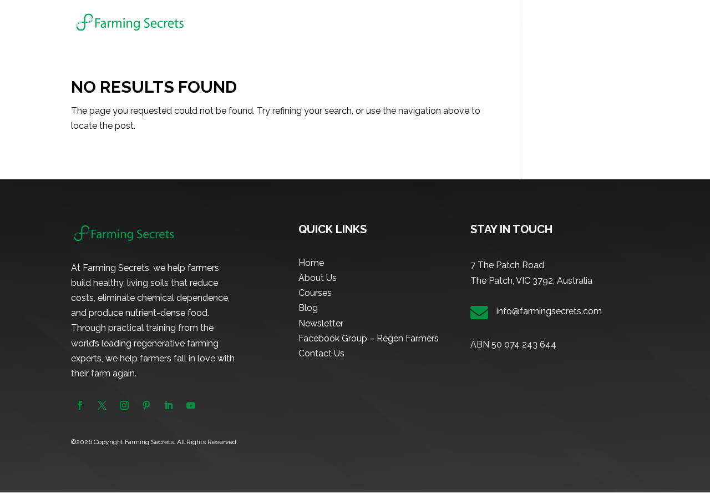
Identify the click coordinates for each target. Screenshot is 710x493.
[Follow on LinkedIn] (169, 405)
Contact (623, 22)
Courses (476, 22)
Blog (527, 22)
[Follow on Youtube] (191, 405)
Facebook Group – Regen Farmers (368, 338)
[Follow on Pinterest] (146, 405)
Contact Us (321, 353)
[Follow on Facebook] (80, 405)
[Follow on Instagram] (124, 405)
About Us (429, 22)
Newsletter (572, 22)
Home (385, 22)
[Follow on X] (102, 405)
